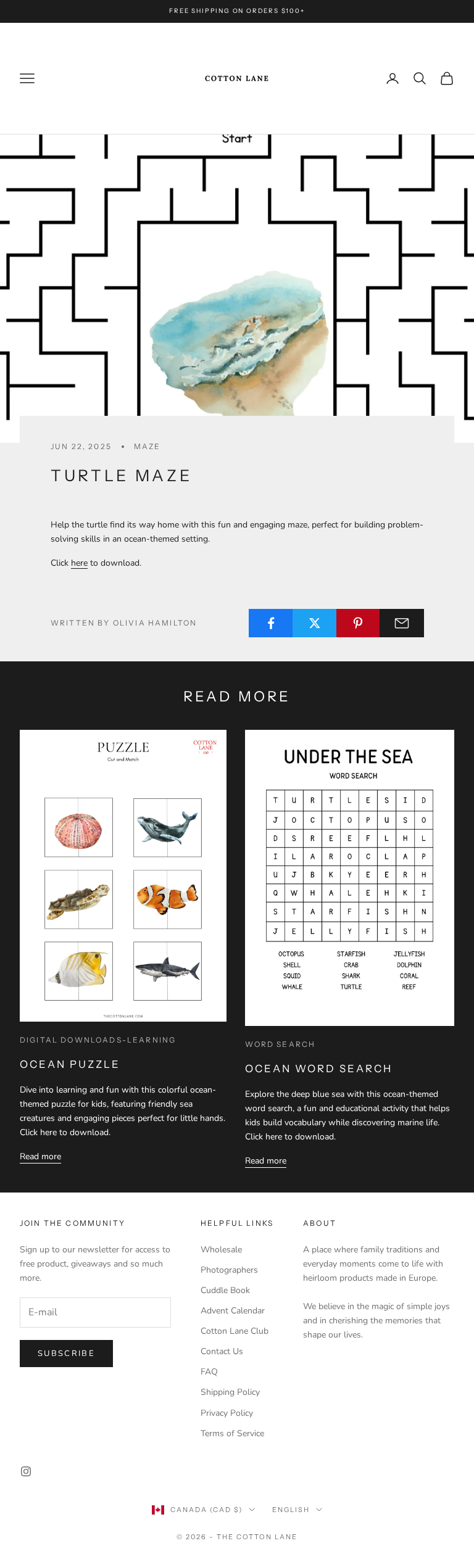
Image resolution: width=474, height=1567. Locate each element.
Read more (40, 1156)
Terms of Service (232, 1433)
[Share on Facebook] (271, 623)
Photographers (229, 1270)
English (291, 1509)
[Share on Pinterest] (358, 623)
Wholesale (221, 1249)
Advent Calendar (233, 1311)
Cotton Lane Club (234, 1331)
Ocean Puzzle (70, 1064)
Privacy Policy (227, 1413)
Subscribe (66, 1353)
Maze (147, 446)
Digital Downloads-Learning (98, 1039)
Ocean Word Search (319, 1068)
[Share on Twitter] (314, 623)
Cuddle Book (225, 1290)
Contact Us (222, 1351)
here (79, 563)
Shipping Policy (230, 1392)
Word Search (280, 1044)
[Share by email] (401, 623)
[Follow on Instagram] (26, 1471)
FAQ (209, 1372)
